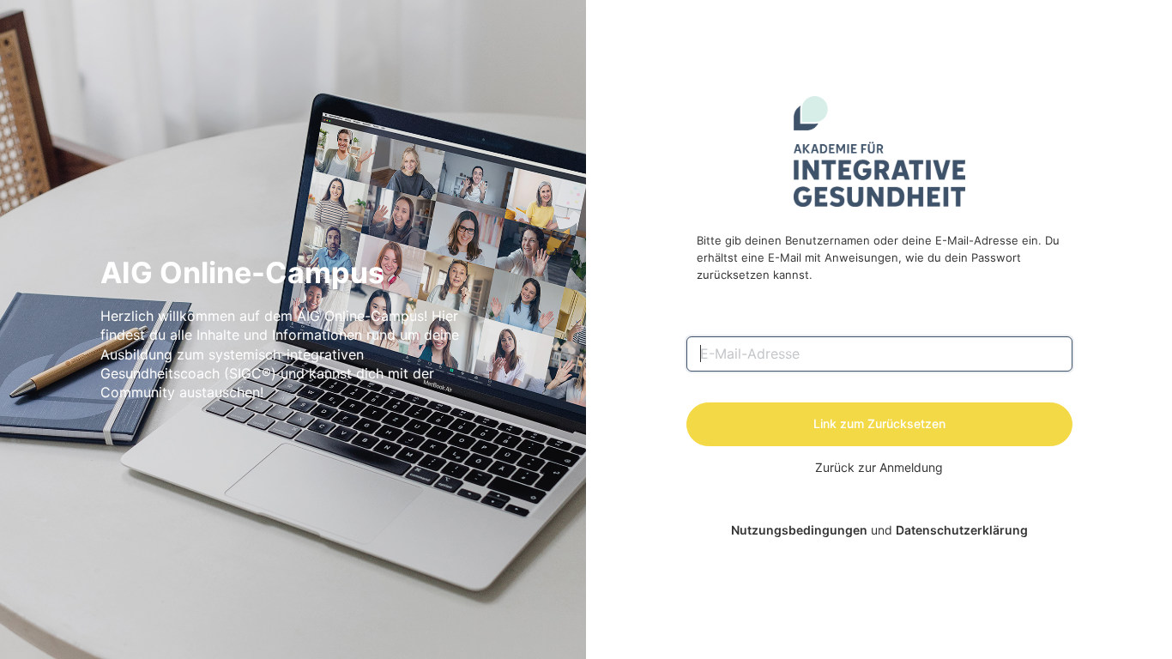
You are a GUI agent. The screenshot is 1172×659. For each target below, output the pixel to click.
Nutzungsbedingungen (799, 530)
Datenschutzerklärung (962, 530)
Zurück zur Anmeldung (879, 467)
